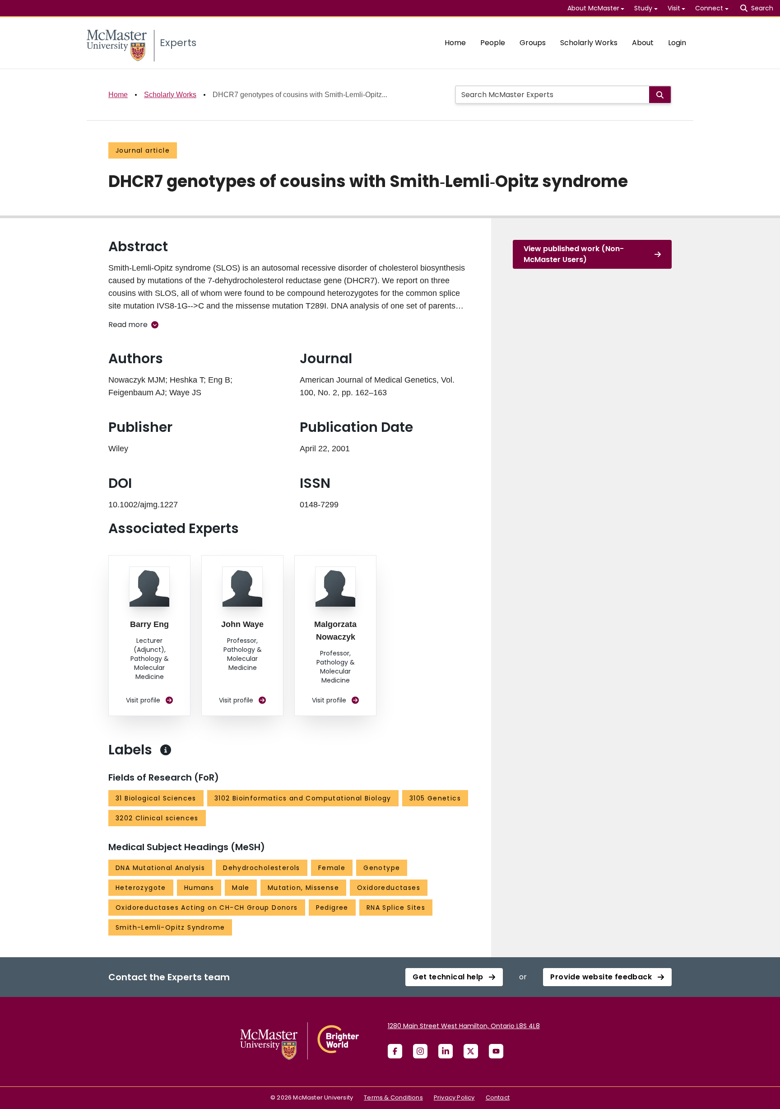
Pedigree (332, 907)
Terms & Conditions (393, 1097)
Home (455, 42)
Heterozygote (141, 887)
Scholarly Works (589, 42)
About (643, 42)
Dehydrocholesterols (261, 867)
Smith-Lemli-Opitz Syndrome (170, 927)
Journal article (143, 150)
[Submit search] (660, 94)
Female (331, 867)
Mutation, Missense (303, 887)
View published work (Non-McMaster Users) (574, 254)
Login (677, 42)
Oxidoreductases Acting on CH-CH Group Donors (207, 907)
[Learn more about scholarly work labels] (165, 750)
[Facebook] (395, 1051)
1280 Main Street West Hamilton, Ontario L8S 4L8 (464, 1025)
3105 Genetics (435, 798)
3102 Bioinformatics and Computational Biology (302, 798)
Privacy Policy (454, 1097)
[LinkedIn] (445, 1051)
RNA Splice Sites (396, 907)
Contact (498, 1097)
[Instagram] (420, 1051)
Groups (533, 42)
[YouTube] (496, 1051)
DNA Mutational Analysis (160, 867)
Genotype (381, 867)
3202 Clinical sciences (157, 818)
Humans (199, 887)
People (492, 42)
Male (241, 887)
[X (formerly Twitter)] (471, 1051)
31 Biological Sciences (156, 798)
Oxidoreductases (388, 887)
